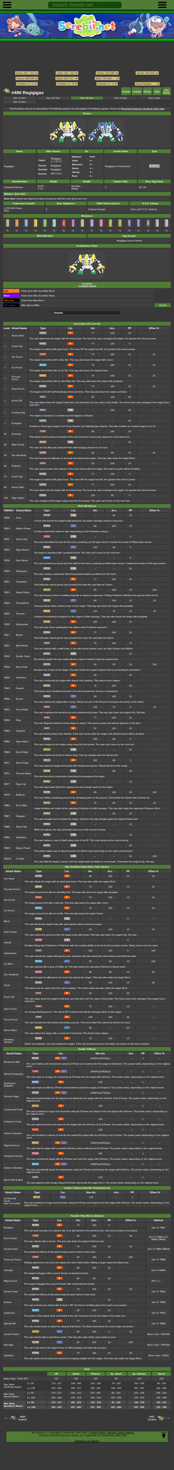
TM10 (7, 528)
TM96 (7, 848)
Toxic (18, 518)
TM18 (7, 560)
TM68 (7, 741)
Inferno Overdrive (13, 1133)
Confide (20, 858)
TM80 (7, 805)
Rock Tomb (21, 667)
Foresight (16, 423)
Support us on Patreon (87, 1440)
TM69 (7, 752)
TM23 (7, 592)
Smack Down (22, 592)
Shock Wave (10, 1030)
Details (162, 305)
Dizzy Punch (18, 389)
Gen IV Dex (19, 102)
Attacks (147, 91)
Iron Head (9, 878)
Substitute (21, 837)
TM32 (7, 656)
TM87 (7, 816)
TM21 (7, 581)
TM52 (7, 709)
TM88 (7, 826)
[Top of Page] (164, 1435)
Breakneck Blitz (12, 1062)
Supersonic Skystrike (10, 1084)
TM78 (7, 794)
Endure (8, 1302)
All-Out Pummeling (13, 1074)
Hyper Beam (22, 549)
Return (19, 635)
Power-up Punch (12, 1259)
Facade (20, 688)
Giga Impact (18, 498)
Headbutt (9, 1355)
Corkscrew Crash (12, 1121)
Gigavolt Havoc (12, 1145)
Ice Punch (17, 367)
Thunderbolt (22, 603)
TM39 (7, 667)
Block (7, 921)
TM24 (7, 603)
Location (136, 91)
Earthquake (22, 624)
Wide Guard (18, 444)
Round (19, 699)
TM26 (7, 624)
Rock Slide (21, 805)
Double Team (23, 656)
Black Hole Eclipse (13, 1180)
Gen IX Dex (19, 98)
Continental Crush (13, 1109)
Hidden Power (23, 528)
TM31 (7, 645)
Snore (7, 985)
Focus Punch (11, 1019)
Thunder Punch (16, 378)
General (126, 91)
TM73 (7, 773)
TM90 (7, 837)
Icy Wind (8, 964)
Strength (8, 1270)
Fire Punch (17, 357)
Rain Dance (22, 560)
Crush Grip (17, 346)
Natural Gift (10, 1323)
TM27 (7, 635)
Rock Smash (10, 1238)
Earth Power (10, 932)
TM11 (7, 539)
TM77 (7, 784)
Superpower (10, 953)
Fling (18, 720)
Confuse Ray (18, 412)
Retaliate (8, 1227)
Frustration (21, 581)
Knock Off (17, 400)
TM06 (7, 518)
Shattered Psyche (13, 1156)
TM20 (7, 571)
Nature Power (23, 848)
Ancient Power (11, 1334)
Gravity (7, 942)
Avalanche (9, 1313)
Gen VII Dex (86, 98)
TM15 (7, 549)
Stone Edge (22, 763)
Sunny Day (21, 539)
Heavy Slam (18, 335)
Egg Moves (166, 91)
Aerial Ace (21, 677)
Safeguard (21, 571)
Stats (157, 91)
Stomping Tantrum (9, 1040)
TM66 (7, 731)
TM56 (7, 720)
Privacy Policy (97, 1432)
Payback (16, 466)
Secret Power (11, 1249)
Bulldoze (20, 794)
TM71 (7, 763)
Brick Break (22, 645)
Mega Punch (10, 1281)
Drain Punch (10, 1009)
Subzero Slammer (13, 1168)
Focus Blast (22, 709)
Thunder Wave (23, 773)
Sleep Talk (21, 826)
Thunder (20, 613)
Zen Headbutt (19, 455)
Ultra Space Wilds (30, 305)
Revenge (16, 434)
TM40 (7, 677)
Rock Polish (22, 752)
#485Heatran (22, 1418)
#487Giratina (152, 1418)
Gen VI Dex (121, 98)
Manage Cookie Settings (120, 1432)
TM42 (7, 688)
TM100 (7, 858)
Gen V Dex (154, 98)
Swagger (20, 816)
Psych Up (21, 784)
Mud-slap (8, 1345)
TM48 (7, 699)
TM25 (7, 613)
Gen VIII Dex (53, 98)
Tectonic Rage (11, 1096)
